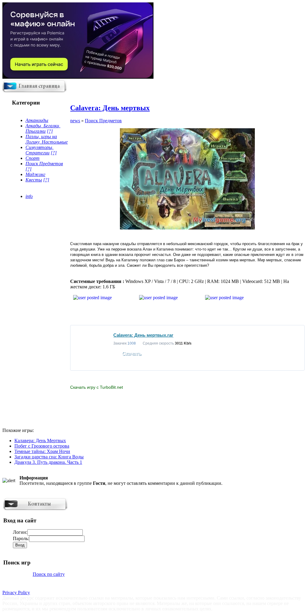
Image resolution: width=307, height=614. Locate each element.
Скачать (132, 353)
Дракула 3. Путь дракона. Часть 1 (48, 462)
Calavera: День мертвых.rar (143, 335)
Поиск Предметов (103, 120)
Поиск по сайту (49, 574)
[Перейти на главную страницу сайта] (34, 90)
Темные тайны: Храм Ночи (42, 451)
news (75, 120)
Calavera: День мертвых (110, 108)
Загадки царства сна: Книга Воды (49, 456)
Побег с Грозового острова (41, 445)
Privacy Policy (16, 592)
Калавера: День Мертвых (40, 440)
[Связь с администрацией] (35, 508)
